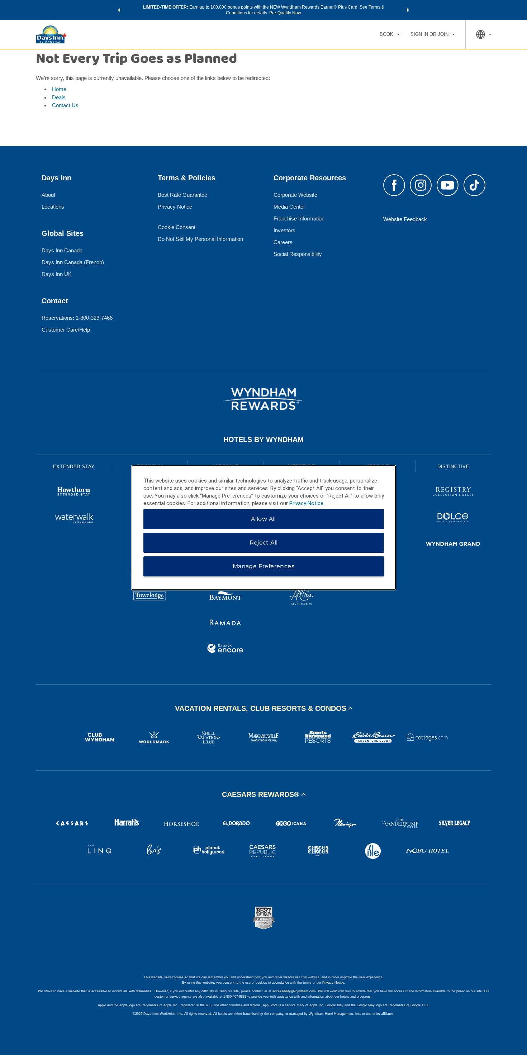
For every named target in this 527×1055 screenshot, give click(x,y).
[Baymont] (225, 597)
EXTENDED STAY (74, 466)
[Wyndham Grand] (453, 544)
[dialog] (263, 528)
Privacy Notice (175, 207)
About (48, 195)
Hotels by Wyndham (263, 439)
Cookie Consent (176, 227)
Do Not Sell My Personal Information (200, 239)
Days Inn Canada (62, 250)
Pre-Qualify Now (285, 12)
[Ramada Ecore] (225, 649)
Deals (59, 97)
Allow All (263, 518)
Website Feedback (405, 219)
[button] (119, 10)
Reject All (264, 542)
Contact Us (65, 105)
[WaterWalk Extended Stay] (74, 518)
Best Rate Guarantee (182, 195)
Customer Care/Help (66, 330)
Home (59, 89)
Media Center (289, 207)
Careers (283, 242)
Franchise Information (299, 218)
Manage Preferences (263, 566)
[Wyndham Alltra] (301, 597)
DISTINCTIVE (453, 466)
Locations (53, 207)
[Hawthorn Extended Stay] (74, 492)
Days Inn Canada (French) (73, 262)
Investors (284, 230)
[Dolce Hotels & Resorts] (453, 518)
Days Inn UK (57, 274)
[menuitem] (390, 34)
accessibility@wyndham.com (294, 991)
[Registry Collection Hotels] (453, 492)
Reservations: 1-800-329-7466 (77, 318)
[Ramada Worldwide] (225, 623)
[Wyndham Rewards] (263, 399)
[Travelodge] (150, 597)
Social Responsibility (298, 254)
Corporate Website (295, 195)
